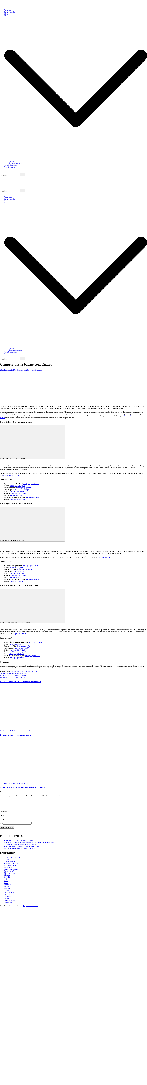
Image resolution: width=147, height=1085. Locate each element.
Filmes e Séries (9, 873)
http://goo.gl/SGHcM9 (104, 557)
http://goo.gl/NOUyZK (11, 475)
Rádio (35, 671)
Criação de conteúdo (11, 165)
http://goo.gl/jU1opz (16, 577)
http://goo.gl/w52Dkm (17, 499)
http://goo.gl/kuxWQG (16, 495)
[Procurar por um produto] (2, 172)
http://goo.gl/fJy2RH (19, 652)
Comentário (4, 812)
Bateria (21, 671)
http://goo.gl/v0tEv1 (24, 646)
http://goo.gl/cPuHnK (17, 658)
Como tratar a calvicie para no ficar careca (18, 841)
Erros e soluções (9, 12)
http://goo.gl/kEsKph (22, 490)
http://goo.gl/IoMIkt (20, 634)
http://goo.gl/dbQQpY (17, 486)
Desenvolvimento (10, 865)
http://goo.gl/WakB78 (22, 648)
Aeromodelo (15, 671)
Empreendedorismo (15, 163)
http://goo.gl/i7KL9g (32, 497)
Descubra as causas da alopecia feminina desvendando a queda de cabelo (29, 842)
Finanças (7, 16)
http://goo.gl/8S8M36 (17, 644)
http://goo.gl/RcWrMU (16, 654)
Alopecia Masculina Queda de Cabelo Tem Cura (20, 844)
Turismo (7, 898)
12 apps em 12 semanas (12, 857)
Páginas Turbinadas (30, 906)
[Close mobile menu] (1, 193)
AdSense (7, 859)
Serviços (11, 161)
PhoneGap (8, 885)
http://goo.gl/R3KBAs (32, 579)
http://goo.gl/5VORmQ (17, 650)
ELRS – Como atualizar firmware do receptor (20, 681)
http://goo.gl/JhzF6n (17, 581)
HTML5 (7, 877)
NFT (6, 883)
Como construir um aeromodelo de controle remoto (22, 787)
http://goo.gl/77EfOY (17, 573)
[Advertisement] (64, 1069)
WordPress (8, 902)
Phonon (7, 887)
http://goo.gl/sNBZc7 (22, 571)
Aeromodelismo (9, 861)
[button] (1, 831)
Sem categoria (9, 892)
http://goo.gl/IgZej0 (19, 493)
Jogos (6, 879)
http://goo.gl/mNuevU (17, 491)
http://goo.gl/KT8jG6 (24, 569)
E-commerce (8, 867)
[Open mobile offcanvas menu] (1, 188)
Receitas (7, 888)
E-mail (3, 819)
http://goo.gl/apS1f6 (16, 568)
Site (1, 823)
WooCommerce (9, 167)
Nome (2, 815)
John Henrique (37, 370)
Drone (31, 671)
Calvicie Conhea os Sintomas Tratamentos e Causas (21, 846)
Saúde (6, 890)
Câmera (26, 671)
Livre (6, 14)
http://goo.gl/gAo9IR (24, 488)
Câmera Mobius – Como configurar (16, 735)
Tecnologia (8, 10)
